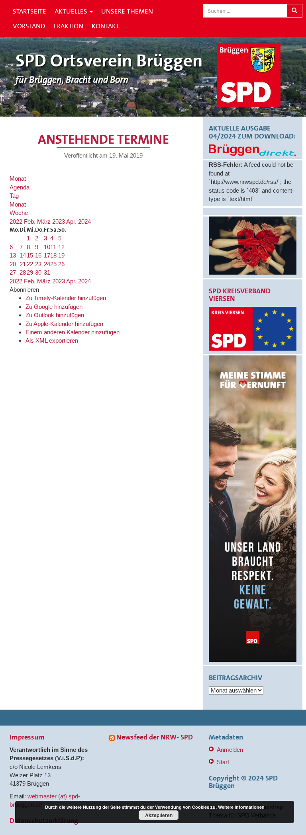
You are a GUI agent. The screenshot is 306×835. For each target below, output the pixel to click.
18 (53, 255)
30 (38, 272)
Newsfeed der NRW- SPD (154, 737)
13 (13, 255)
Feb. (30, 221)
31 (47, 272)
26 (61, 264)
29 (30, 272)
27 (13, 272)
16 (38, 255)
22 (30, 264)
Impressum (27, 737)
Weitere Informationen (241, 807)
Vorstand (29, 25)
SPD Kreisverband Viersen (240, 295)
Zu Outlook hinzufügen (55, 315)
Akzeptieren (159, 815)
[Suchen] (294, 11)
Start (223, 762)
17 (47, 255)
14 (23, 255)
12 (61, 247)
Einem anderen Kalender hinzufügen (73, 332)
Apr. (72, 221)
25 (53, 264)
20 (13, 264)
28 (23, 272)
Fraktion (68, 25)
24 (47, 264)
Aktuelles (72, 11)
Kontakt (106, 25)
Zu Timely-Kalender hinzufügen (66, 298)
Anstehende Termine (103, 139)
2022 (17, 221)
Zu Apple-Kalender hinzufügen (64, 323)
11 (53, 247)
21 (23, 264)
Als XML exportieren (52, 340)
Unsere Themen (127, 11)
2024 (84, 221)
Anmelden (230, 749)
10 (47, 247)
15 (30, 255)
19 (61, 255)
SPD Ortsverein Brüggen (109, 60)
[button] (24, 289)
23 (38, 264)
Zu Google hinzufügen (54, 306)
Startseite (29, 11)
